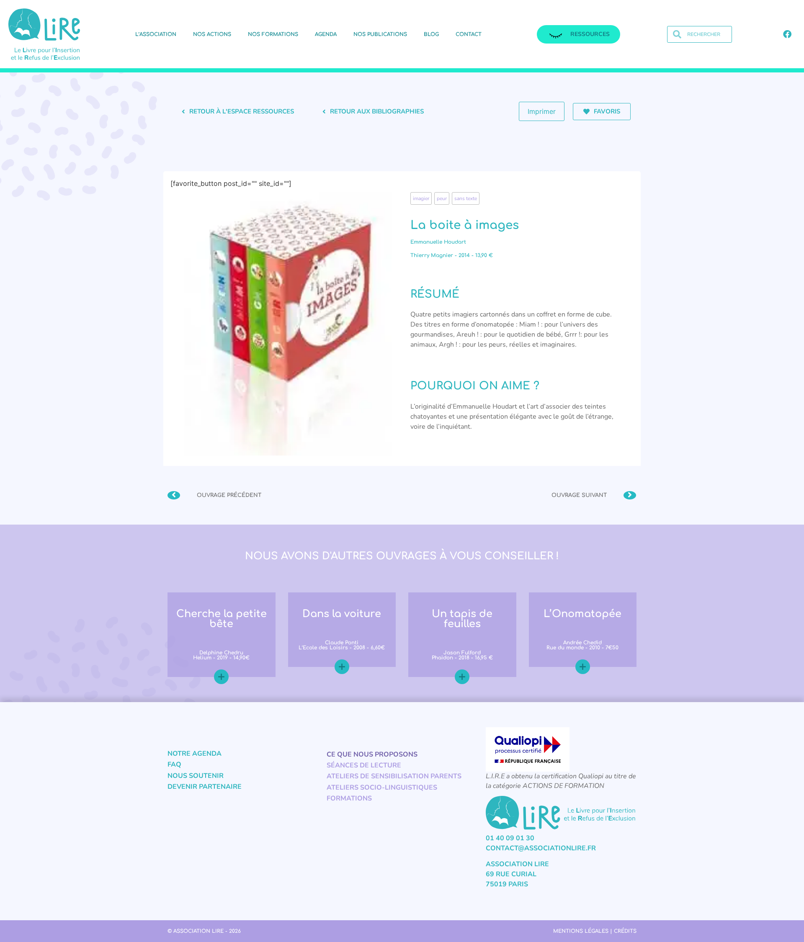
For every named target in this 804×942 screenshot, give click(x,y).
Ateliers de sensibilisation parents (394, 776)
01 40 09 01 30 (510, 838)
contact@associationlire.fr (541, 848)
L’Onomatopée (582, 614)
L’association (155, 34)
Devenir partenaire (205, 786)
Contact (469, 34)
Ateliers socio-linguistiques (382, 787)
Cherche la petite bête (221, 619)
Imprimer (542, 111)
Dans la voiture (341, 614)
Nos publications (380, 34)
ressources (590, 34)
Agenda (326, 34)
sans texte (465, 198)
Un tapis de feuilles (462, 619)
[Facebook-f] (787, 34)
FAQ (174, 764)
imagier (421, 198)
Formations (349, 798)
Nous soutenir (196, 775)
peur (442, 198)
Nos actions (212, 34)
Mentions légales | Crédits (594, 931)
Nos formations (273, 34)
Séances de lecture (364, 765)
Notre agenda (195, 753)
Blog (431, 34)
